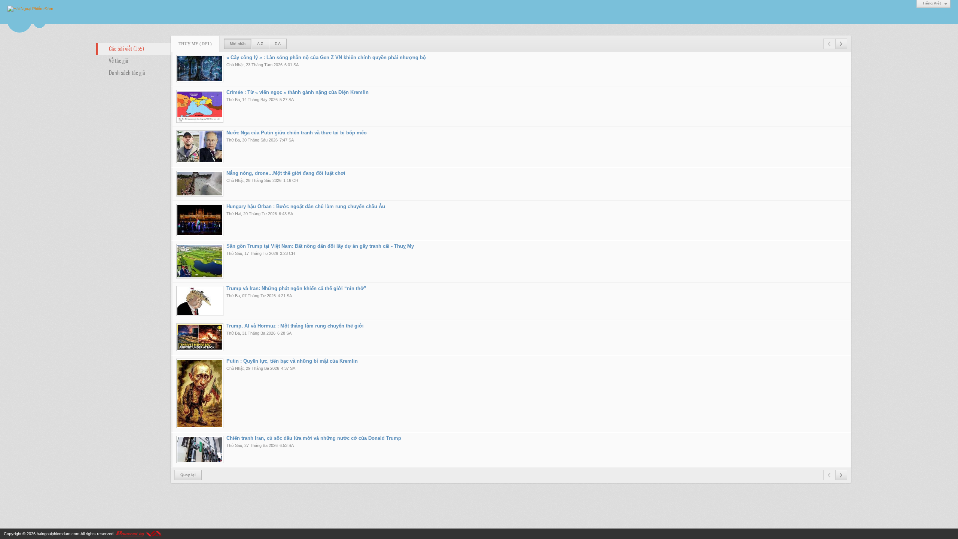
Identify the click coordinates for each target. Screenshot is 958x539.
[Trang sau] (841, 44)
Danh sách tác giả (127, 72)
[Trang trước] (829, 44)
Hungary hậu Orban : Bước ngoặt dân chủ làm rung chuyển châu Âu (305, 206)
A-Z (260, 44)
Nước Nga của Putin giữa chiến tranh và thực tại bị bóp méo (296, 132)
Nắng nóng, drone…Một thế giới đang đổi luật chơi (285, 173)
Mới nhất (237, 44)
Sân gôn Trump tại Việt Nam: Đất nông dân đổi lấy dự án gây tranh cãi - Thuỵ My (320, 246)
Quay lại (188, 475)
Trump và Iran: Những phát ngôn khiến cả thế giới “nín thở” (296, 288)
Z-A (278, 44)
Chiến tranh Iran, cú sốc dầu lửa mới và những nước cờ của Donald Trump (313, 438)
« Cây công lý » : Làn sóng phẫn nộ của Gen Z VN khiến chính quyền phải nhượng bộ (326, 57)
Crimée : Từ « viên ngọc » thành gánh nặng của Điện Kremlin (297, 92)
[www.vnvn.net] (138, 534)
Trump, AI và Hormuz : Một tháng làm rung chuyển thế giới (295, 326)
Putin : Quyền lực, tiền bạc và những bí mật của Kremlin (292, 361)
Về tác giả (118, 60)
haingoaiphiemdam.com (58, 534)
